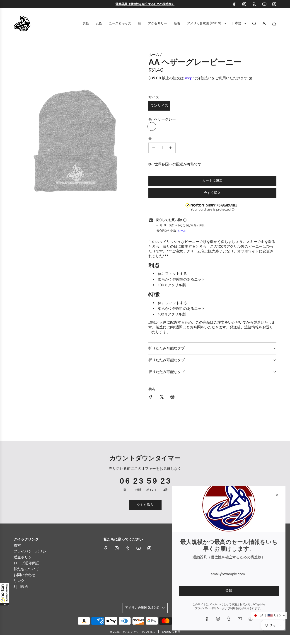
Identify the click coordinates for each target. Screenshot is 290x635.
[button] (4, 594)
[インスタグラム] (244, 4)
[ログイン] (264, 24)
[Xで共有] (162, 397)
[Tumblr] (254, 4)
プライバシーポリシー (208, 608)
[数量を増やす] (170, 148)
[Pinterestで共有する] (172, 397)
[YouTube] (264, 4)
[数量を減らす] (154, 148)
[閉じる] (277, 495)
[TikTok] (274, 4)
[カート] (274, 24)
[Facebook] (234, 4)
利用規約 (235, 608)
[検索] (254, 24)
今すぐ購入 (212, 193)
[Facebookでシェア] (151, 397)
